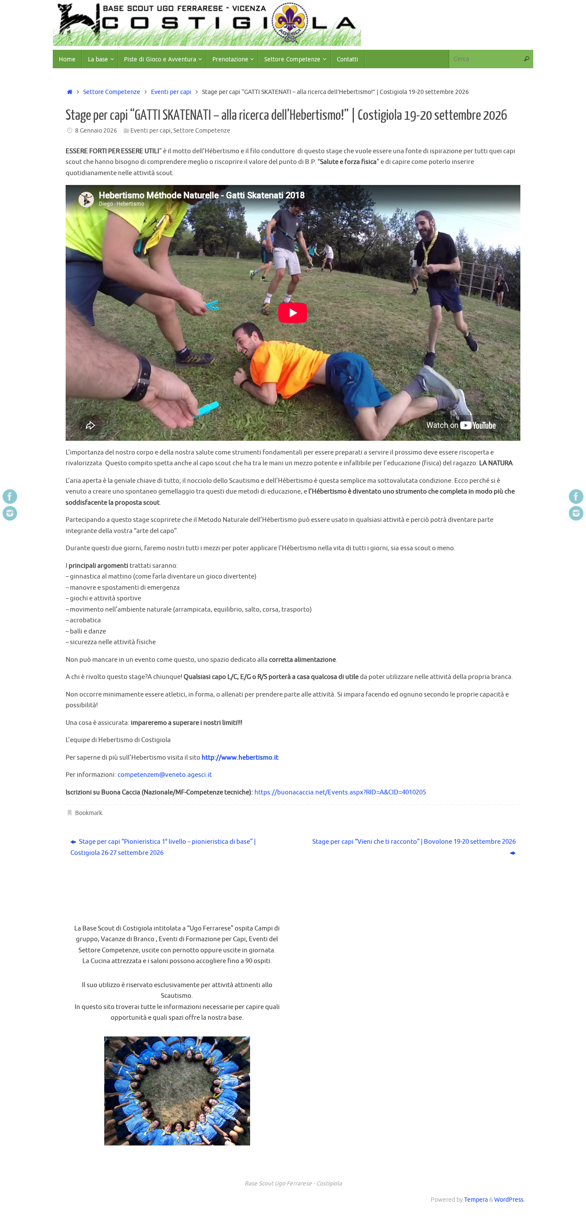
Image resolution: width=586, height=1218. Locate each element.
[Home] (70, 92)
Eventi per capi (171, 92)
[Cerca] (526, 59)
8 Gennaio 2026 (96, 130)
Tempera (476, 1199)
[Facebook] (10, 496)
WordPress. (509, 1199)
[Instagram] (10, 513)
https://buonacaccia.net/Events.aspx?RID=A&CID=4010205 (340, 792)
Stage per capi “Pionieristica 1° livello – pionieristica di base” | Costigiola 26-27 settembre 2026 (163, 847)
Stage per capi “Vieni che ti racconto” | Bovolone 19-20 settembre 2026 (414, 842)
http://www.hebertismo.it (240, 758)
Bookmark (88, 813)
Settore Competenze (111, 92)
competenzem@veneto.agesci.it (165, 775)
